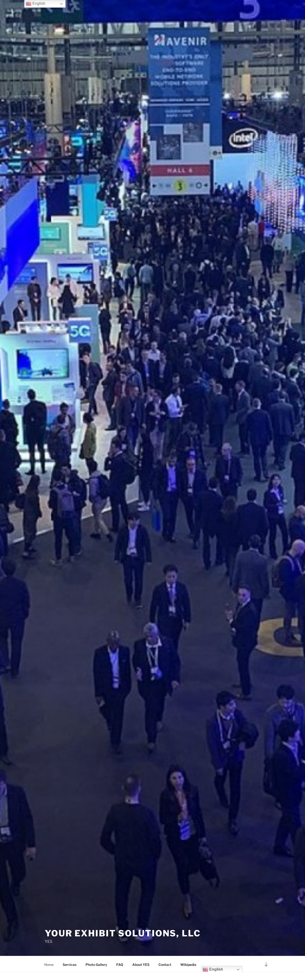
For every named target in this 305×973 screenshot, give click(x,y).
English (38, 3)
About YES (140, 965)
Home (49, 965)
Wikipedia (188, 965)
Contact (164, 965)
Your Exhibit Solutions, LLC (123, 933)
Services (69, 965)
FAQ (119, 965)
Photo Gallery (96, 965)
